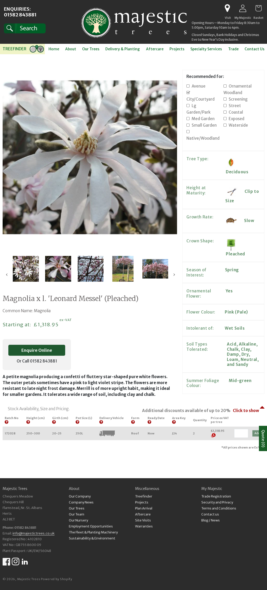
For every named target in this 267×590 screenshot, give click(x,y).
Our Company (80, 497)
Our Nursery (78, 520)
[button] (25, 28)
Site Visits (143, 520)
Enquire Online (36, 350)
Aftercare (143, 514)
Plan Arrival (143, 508)
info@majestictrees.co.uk (33, 533)
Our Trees (76, 508)
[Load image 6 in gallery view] (155, 269)
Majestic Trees (28, 579)
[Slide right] (174, 275)
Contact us (210, 514)
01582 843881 (20, 15)
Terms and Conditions (218, 508)
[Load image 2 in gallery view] (26, 269)
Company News (81, 502)
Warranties (144, 526)
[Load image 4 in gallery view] (90, 269)
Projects (141, 502)
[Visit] (227, 8)
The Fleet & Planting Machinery (93, 532)
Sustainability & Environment (92, 538)
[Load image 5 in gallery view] (123, 269)
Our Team (76, 514)
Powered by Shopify (56, 579)
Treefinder (143, 497)
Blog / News (210, 520)
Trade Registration (216, 497)
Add (257, 433)
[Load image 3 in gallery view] (58, 269)
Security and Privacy (217, 502)
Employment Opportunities (91, 526)
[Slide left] (7, 275)
